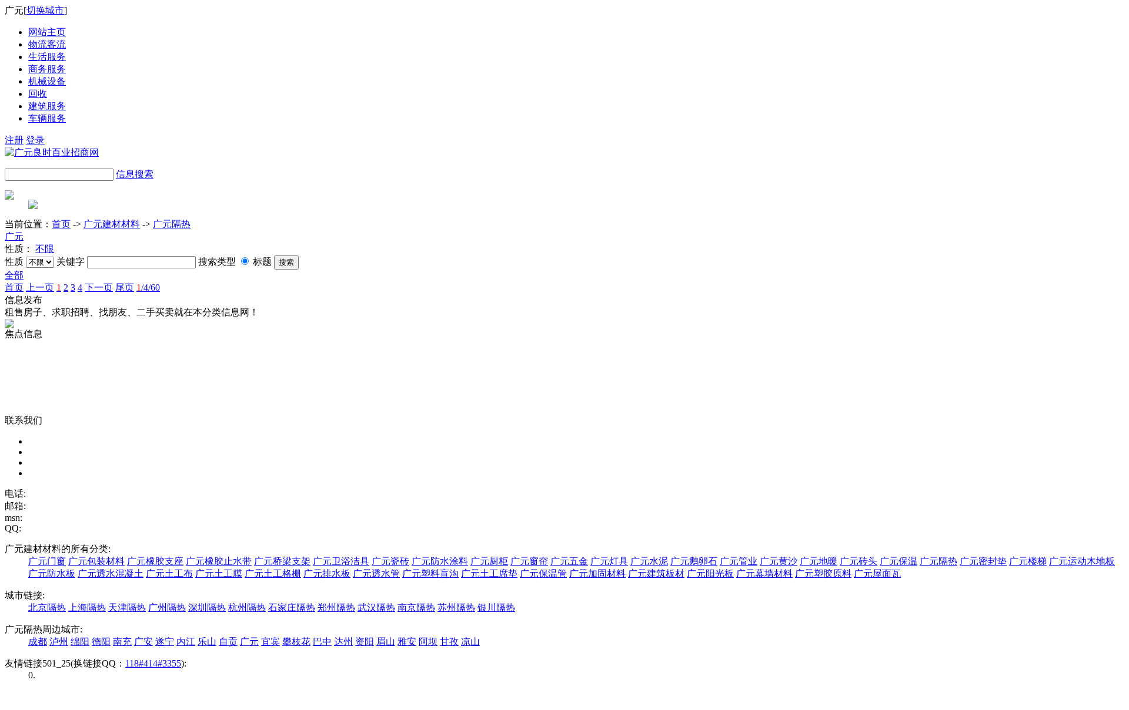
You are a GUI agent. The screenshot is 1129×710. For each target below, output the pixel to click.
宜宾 (270, 642)
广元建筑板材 (656, 573)
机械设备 (47, 81)
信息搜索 (134, 174)
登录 (35, 140)
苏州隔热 (456, 608)
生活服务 (47, 57)
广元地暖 (818, 561)
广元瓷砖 (390, 561)
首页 (61, 224)
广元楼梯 (1028, 561)
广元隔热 (172, 224)
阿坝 (428, 642)
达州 (343, 642)
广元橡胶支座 (155, 561)
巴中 (322, 642)
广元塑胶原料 (823, 573)
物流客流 (47, 44)
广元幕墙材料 (764, 573)
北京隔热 (47, 608)
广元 (14, 236)
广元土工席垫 (489, 573)
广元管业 (738, 561)
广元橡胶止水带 (219, 561)
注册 (14, 140)
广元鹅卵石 (693, 561)
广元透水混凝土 (110, 573)
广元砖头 (858, 561)
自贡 (228, 642)
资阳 (364, 642)
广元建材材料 (111, 224)
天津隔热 (127, 608)
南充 (122, 642)
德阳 (101, 642)
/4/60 (148, 287)
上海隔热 (87, 608)
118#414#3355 (153, 663)
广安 (143, 642)
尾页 (124, 287)
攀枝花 (296, 642)
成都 (37, 642)
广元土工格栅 (273, 573)
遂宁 (164, 642)
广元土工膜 (218, 573)
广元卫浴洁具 (341, 561)
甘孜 (449, 642)
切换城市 (45, 10)
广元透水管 (376, 573)
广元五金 (569, 561)
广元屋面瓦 (877, 573)
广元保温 (898, 561)
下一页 (99, 287)
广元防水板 (51, 573)
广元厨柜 (489, 561)
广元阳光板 (710, 573)
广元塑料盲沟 (430, 573)
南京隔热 (416, 608)
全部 (14, 275)
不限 (44, 249)
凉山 (470, 642)
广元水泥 (649, 561)
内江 (185, 642)
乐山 (207, 642)
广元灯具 (609, 561)
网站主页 (47, 32)
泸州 (58, 642)
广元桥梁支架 (282, 561)
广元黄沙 (778, 561)
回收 (37, 94)
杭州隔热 (247, 608)
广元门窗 (47, 561)
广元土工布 (169, 573)
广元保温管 (543, 573)
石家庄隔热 (291, 608)
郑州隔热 (336, 608)
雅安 (407, 642)
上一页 (40, 287)
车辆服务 (47, 118)
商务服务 (47, 69)
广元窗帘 (529, 561)
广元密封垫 (983, 561)
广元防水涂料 (440, 561)
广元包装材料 (96, 561)
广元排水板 (326, 573)
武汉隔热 (376, 608)
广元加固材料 (597, 573)
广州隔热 (167, 608)
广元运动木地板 (1082, 561)
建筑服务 (47, 106)
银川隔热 (496, 608)
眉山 (385, 642)
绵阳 (80, 642)
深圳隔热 (207, 608)
